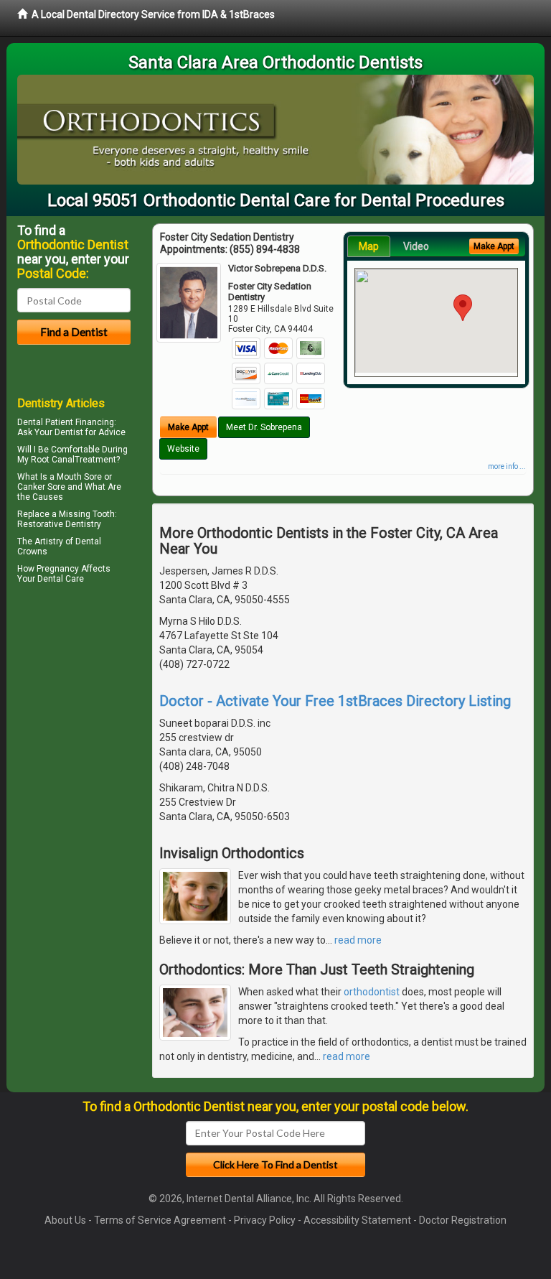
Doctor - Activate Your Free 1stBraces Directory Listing (335, 701)
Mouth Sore (79, 477)
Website (183, 449)
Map (369, 246)
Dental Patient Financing (65, 422)
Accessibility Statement (357, 1220)
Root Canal (53, 460)
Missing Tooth (87, 514)
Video (416, 246)
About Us (65, 1220)
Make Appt (188, 427)
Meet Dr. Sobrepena (264, 427)
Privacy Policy (265, 1220)
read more (358, 940)
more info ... (507, 466)
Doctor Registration (463, 1220)
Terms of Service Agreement (160, 1220)
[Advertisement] (90, 713)
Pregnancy (58, 569)
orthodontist (372, 991)
